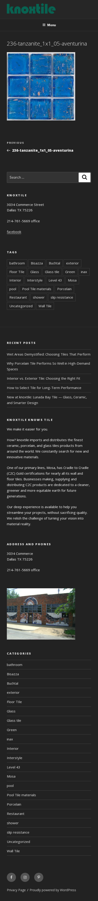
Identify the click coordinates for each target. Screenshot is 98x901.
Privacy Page (16, 890)
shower (39, 297)
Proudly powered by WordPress (53, 890)
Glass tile (52, 271)
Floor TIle (16, 271)
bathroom (17, 263)
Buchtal (54, 263)
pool (12, 289)
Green (70, 271)
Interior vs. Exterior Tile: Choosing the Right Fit (43, 378)
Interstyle (35, 280)
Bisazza (37, 263)
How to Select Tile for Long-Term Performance (44, 387)
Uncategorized (21, 306)
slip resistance (62, 297)
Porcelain (64, 289)
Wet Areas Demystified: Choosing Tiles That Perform (48, 354)
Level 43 (55, 280)
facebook (14, 231)
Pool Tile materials (36, 289)
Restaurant (18, 297)
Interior (15, 280)
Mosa (72, 280)
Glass (34, 271)
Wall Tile (45, 306)
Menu (51, 25)
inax (84, 271)
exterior (72, 263)
